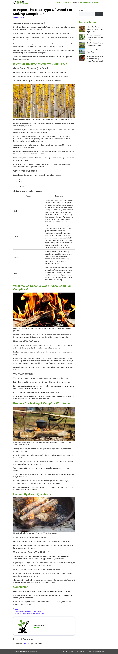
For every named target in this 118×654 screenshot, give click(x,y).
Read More (36, 627)
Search (81, 10)
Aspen (17, 609)
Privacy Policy (87, 651)
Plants (75, 2)
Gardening (65, 2)
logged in (26, 643)
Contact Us (72, 651)
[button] (103, 2)
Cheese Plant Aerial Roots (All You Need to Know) (95, 37)
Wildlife (96, 2)
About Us (64, 651)
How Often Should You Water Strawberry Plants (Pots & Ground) (95, 58)
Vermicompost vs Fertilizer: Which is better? (28, 611)
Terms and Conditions (98, 651)
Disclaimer (79, 651)
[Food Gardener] (20, 2)
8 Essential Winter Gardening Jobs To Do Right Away (95, 29)
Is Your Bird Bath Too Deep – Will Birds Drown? (29, 613)
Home (59, 2)
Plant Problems (85, 2)
